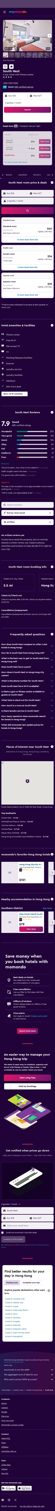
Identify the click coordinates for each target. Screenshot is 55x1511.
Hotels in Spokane (13, 1318)
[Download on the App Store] (24, 1488)
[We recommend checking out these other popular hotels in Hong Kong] (52, 854)
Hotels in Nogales (12, 1321)
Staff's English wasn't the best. (18, 471)
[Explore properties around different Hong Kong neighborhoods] (52, 899)
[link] (31, 929)
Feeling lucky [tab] (12, 1283)
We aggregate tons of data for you (21, 1375)
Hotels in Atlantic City (14, 1303)
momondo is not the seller (17, 1370)
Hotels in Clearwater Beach (16, 1310)
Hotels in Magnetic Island (15, 1329)
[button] (4, 12)
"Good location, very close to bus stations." (24, 468)
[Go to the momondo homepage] (17, 11)
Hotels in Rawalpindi (13, 1336)
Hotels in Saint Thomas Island (17, 1333)
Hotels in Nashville (13, 1325)
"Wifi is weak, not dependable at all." (21, 493)
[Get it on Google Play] (8, 1488)
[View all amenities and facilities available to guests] (52, 325)
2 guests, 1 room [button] (13, 103)
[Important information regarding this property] (52, 567)
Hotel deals (6, 1390)
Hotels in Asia (18, 1390)
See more (47, 908)
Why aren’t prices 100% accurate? (20, 1379)
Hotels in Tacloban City (15, 1299)
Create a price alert (39, 1016)
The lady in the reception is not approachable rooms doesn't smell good (27, 488)
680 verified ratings (23, 87)
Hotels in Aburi (11, 1314)
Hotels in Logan (11, 1306)
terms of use (35, 1245)
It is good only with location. (18, 475)
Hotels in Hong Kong (34, 1390)
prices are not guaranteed (13, 1362)
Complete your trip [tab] (31, 1283)
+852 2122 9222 (10, 83)
